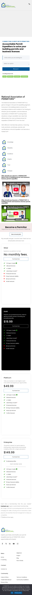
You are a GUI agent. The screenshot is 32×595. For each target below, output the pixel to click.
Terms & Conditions (22, 577)
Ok (12, 592)
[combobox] (16, 63)
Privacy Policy (4, 582)
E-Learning (3, 559)
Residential (10, 76)
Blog (18, 558)
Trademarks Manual (6, 579)
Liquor (4, 76)
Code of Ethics (4, 577)
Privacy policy (18, 592)
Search (17, 69)
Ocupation (17, 76)
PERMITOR (19, 553)
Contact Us (4, 569)
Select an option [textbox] (8, 63)
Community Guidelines (23, 579)
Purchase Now (16, 259)
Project (18, 555)
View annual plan (16, 234)
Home (2, 557)
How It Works (20, 560)
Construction (24, 76)
